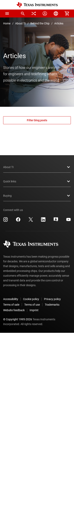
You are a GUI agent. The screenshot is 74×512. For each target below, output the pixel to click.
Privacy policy (52, 299)
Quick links (9, 181)
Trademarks (52, 304)
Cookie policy (31, 299)
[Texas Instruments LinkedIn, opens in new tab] (43, 220)
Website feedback (14, 310)
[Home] (37, 5)
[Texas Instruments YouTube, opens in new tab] (68, 220)
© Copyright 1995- (17, 319)
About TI (20, 23)
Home (6, 23)
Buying (7, 195)
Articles (58, 23)
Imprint (34, 310)
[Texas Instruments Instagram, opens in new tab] (5, 220)
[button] (7, 13)
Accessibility (10, 299)
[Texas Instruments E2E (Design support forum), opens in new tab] (55, 220)
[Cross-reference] (33, 13)
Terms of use (32, 304)
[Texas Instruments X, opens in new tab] (30, 220)
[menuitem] (22, 13)
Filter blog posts (37, 120)
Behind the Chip (40, 23)
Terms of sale (11, 304)
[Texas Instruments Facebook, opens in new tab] (18, 220)
